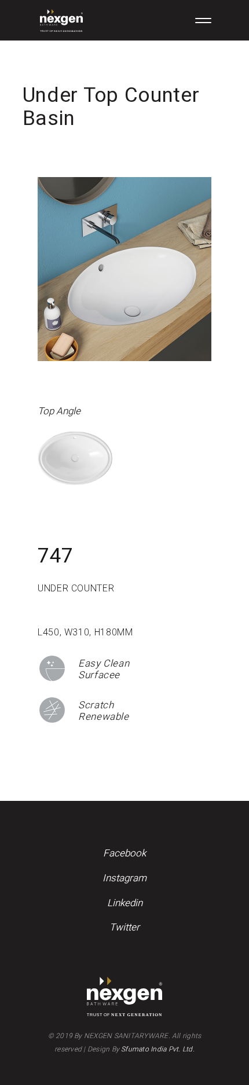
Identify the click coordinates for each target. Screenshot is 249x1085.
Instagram (124, 878)
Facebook (124, 853)
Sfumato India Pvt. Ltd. (158, 1049)
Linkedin (124, 903)
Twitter (124, 927)
